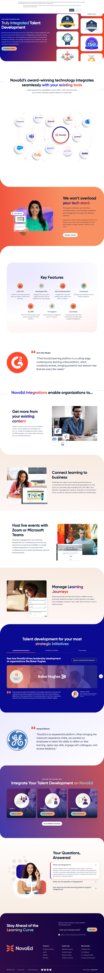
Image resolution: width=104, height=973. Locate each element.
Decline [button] (77, 10)
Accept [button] (71, 10)
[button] (3, 676)
